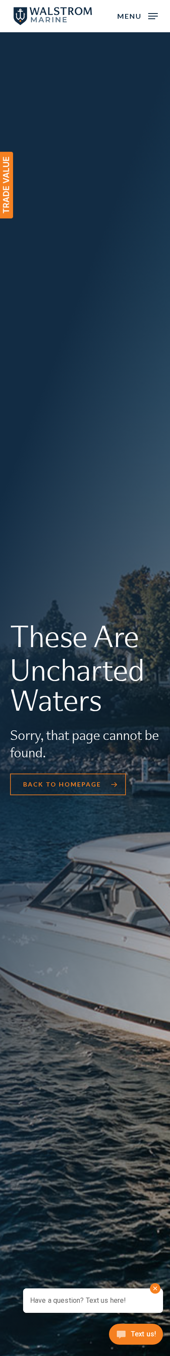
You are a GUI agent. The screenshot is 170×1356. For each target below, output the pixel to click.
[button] (137, 15)
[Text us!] (136, 1337)
